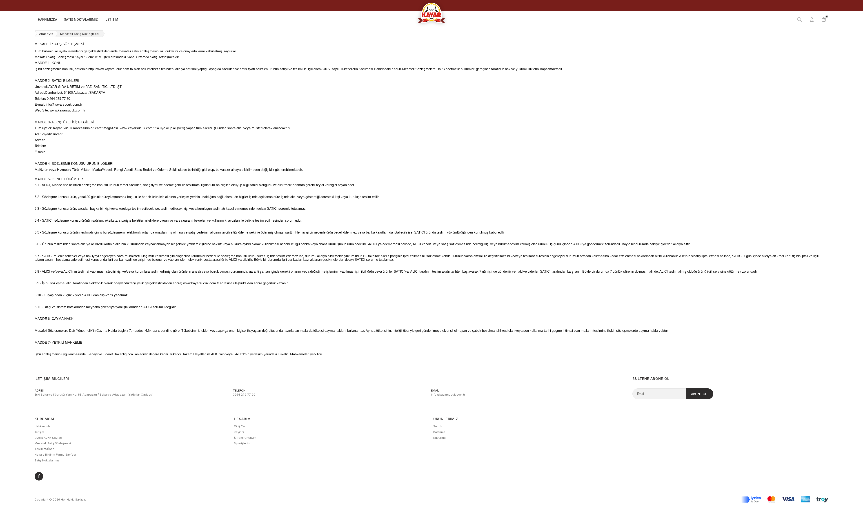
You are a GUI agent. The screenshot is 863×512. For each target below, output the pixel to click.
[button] (823, 19)
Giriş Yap (240, 426)
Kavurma (439, 437)
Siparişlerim (242, 443)
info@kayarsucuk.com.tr (448, 394)
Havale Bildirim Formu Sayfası (55, 454)
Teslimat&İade (44, 449)
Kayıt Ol (239, 432)
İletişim (111, 19)
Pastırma (439, 432)
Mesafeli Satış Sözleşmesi (53, 443)
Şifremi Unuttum (245, 437)
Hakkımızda (47, 19)
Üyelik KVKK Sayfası (48, 437)
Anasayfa (46, 34)
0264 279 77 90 (244, 394)
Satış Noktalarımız (81, 19)
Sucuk (437, 426)
